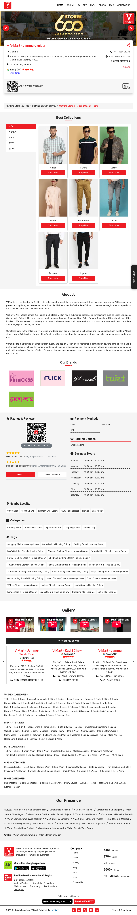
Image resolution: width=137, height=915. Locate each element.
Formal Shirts (49, 727)
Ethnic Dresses (60, 707)
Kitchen (7, 787)
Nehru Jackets (88, 731)
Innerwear (33, 739)
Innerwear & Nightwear (102, 751)
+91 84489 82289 (69, 680)
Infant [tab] (12, 149)
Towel (93, 783)
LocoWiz (54, 910)
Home (60, 5)
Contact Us (123, 5)
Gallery (82, 5)
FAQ (92, 5)
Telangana (19, 889)
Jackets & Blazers (56, 703)
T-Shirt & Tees (10, 699)
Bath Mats (103, 783)
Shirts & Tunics (57, 699)
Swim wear (44, 711)
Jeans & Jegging (74, 699)
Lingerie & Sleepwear (80, 711)
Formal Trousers (30, 731)
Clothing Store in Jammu (44, 106)
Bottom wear (28, 751)
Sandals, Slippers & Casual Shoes (43, 755)
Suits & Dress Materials (15, 707)
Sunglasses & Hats (13, 715)
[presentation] (3, 661)
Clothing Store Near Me (17, 106)
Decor (17, 787)
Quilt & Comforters (28, 783)
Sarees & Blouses (91, 703)
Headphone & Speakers (15, 739)
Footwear (29, 715)
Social (70, 5)
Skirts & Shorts (111, 699)
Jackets (78, 727)
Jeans (113, 727)
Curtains (83, 783)
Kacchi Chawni (28, 511)
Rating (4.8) (15, 69)
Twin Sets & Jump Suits (117, 767)
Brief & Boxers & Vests (51, 739)
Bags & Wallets (29, 711)
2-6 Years (92, 755)
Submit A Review (52, 475)
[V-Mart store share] (128, 46)
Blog (75, 867)
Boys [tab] (11, 143)
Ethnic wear (72, 731)
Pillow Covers (70, 783)
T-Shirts (7, 727)
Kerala (49, 883)
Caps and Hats (115, 735)
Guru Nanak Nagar (70, 511)
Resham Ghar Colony (48, 511)
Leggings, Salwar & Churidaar (103, 707)
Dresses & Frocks (12, 767)
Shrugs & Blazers (12, 703)
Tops (22, 699)
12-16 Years (117, 755)
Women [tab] (12, 132)
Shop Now (134, 277)
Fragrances (23, 735)
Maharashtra (20, 886)
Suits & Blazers (65, 727)
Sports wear (10, 735)
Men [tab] (11, 126)
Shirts (17, 751)
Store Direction (121, 61)
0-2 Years (81, 755)
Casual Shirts (34, 727)
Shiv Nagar (12, 511)
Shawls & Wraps (12, 711)
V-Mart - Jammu (110, 650)
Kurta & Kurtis (73, 703)
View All (20, 475)
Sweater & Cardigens (61, 751)
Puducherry (35, 886)
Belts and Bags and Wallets (56, 735)
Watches (76, 735)
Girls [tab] (11, 137)
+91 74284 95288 (28, 680)
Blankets (44, 783)
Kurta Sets (107, 703)
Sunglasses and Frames (94, 735)
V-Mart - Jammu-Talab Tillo (27, 652)
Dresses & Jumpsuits (37, 699)
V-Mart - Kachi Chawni (68, 650)
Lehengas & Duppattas (39, 707)
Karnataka (37, 883)
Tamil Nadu (49, 886)
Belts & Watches (60, 711)
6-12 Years (104, 755)
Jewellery (40, 715)
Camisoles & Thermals (103, 711)
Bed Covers (56, 783)
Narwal (85, 511)
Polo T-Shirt (19, 727)
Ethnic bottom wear (106, 731)
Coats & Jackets (81, 751)
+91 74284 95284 (121, 51)
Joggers (44, 731)
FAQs (75, 872)
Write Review (15, 73)
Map (111, 5)
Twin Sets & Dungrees (14, 755)
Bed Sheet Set (10, 783)
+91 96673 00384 (111, 680)
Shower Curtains (118, 783)
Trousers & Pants (93, 699)
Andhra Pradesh (21, 883)
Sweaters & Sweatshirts (34, 703)
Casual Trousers (12, 731)
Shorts (54, 731)
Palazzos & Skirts (78, 707)
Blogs (102, 5)
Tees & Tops (29, 767)
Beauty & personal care (59, 715)
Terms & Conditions (121, 910)
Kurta (61, 731)
